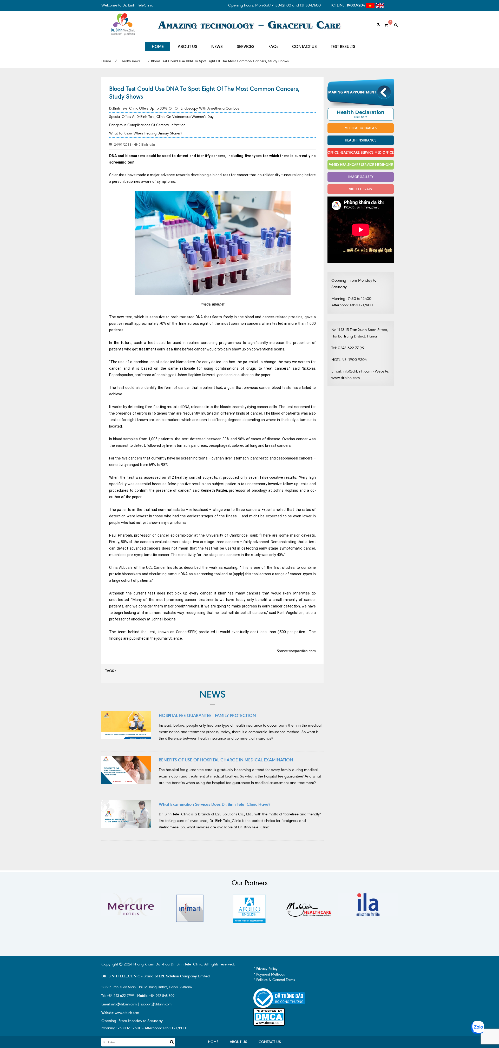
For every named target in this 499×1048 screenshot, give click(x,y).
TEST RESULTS (343, 46)
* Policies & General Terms (274, 980)
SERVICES (245, 46)
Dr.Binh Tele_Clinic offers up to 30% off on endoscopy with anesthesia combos (174, 108)
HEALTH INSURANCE (360, 140)
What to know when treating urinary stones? (145, 133)
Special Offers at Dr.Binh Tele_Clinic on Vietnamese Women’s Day (161, 116)
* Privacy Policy (265, 968)
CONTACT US (304, 46)
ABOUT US (187, 46)
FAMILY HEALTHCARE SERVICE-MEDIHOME (361, 165)
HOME (158, 46)
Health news (130, 61)
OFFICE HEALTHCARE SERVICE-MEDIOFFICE (360, 152)
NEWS (217, 46)
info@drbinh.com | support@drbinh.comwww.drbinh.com (136, 1008)
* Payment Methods (269, 974)
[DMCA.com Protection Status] (269, 1016)
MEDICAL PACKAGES (361, 128)
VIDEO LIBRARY (360, 189)
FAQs (273, 46)
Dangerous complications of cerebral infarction (147, 125)
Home (106, 61)
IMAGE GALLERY (360, 177)
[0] (384, 25)
